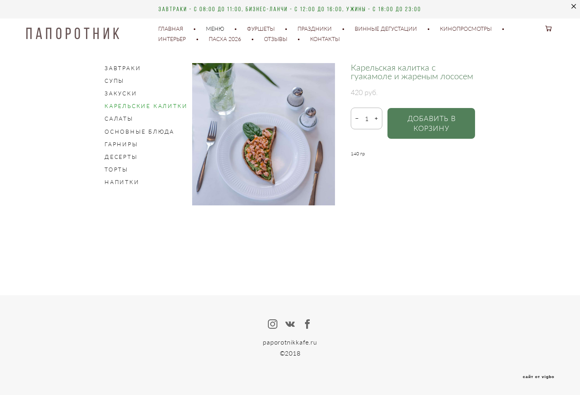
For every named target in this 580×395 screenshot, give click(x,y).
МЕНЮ (215, 29)
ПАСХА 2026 (225, 39)
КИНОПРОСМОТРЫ (466, 29)
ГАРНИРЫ (121, 144)
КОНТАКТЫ (325, 39)
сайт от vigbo (538, 377)
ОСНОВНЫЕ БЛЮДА (139, 131)
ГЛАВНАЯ (170, 29)
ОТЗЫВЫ (275, 39)
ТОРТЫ (116, 169)
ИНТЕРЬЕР (172, 39)
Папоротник (74, 34)
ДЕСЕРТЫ (121, 156)
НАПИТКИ (122, 182)
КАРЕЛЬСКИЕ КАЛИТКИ (146, 105)
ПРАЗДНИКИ (314, 29)
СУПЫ (114, 80)
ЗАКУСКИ (121, 93)
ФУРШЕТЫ (261, 29)
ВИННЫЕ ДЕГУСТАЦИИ (386, 29)
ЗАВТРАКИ (123, 68)
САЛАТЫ (119, 118)
